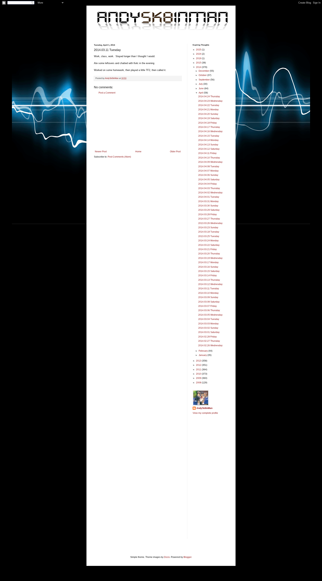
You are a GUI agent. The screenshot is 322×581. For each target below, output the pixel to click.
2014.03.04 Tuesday (208, 319)
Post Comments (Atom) (119, 156)
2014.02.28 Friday (207, 336)
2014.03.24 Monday (208, 240)
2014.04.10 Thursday (209, 157)
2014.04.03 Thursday (209, 188)
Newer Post (101, 151)
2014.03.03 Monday (208, 323)
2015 (199, 62)
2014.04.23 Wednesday (210, 101)
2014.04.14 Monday (208, 140)
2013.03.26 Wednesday (210, 223)
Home (138, 151)
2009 (199, 378)
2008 (199, 382)
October (203, 75)
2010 (199, 374)
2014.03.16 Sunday (208, 267)
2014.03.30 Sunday (208, 205)
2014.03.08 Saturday (209, 301)
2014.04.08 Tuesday (208, 166)
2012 (199, 365)
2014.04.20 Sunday (208, 114)
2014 (199, 67)
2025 (199, 49)
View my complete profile (205, 413)
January (203, 355)
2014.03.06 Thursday (209, 310)
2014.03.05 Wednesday (210, 315)
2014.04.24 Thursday (209, 96)
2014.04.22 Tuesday (208, 105)
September (204, 79)
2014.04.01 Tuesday (208, 197)
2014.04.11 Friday (207, 153)
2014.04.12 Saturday (209, 149)
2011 (199, 369)
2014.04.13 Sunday (208, 144)
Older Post (175, 151)
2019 (199, 58)
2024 (199, 54)
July (201, 84)
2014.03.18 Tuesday (208, 231)
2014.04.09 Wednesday (210, 162)
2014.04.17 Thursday (209, 127)
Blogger (187, 557)
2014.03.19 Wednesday (210, 258)
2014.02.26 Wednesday (210, 345)
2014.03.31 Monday (208, 201)
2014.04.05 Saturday (209, 179)
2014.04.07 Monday (208, 170)
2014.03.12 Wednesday (210, 284)
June (201, 88)
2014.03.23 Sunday (208, 227)
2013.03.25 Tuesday (208, 236)
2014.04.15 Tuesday (208, 136)
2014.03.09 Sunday (208, 297)
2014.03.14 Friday (207, 275)
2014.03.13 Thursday (209, 280)
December (204, 71)
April (201, 92)
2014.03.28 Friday (207, 214)
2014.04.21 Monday (208, 109)
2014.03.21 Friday (207, 249)
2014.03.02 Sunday (208, 328)
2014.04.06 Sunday (208, 175)
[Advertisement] (138, 122)
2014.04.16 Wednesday (210, 131)
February (203, 351)
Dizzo (167, 557)
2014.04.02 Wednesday (210, 192)
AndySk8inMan (204, 408)
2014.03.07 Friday (207, 306)
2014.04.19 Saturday (209, 118)
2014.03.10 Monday (208, 293)
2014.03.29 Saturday (209, 210)
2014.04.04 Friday (207, 184)
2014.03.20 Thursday (209, 253)
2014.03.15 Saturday (209, 271)
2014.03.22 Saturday (209, 245)
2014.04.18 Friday (207, 123)
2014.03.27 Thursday (209, 218)
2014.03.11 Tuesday (208, 288)
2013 (199, 360)
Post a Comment (107, 92)
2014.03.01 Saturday (209, 332)
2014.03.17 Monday (208, 262)
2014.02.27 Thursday (209, 341)
